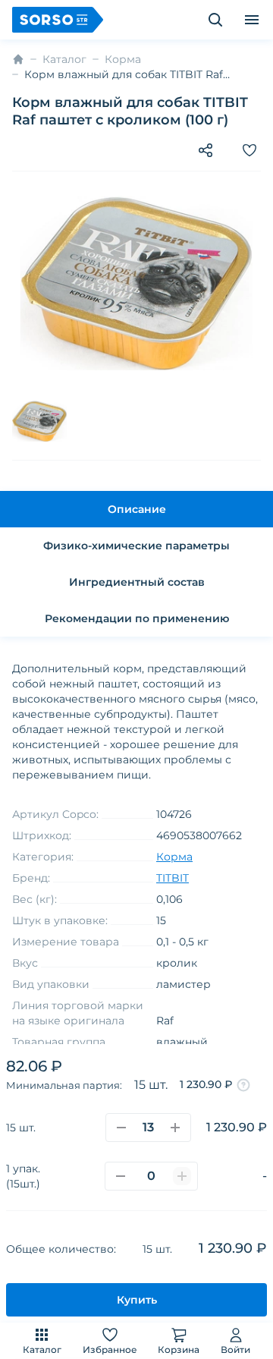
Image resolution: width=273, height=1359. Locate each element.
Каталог (42, 1349)
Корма (123, 59)
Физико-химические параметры (136, 545)
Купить (137, 1300)
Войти (235, 1349)
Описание (137, 509)
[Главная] (18, 59)
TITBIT (172, 878)
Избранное (110, 1349)
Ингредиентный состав (137, 582)
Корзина (178, 1349)
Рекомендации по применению (137, 618)
